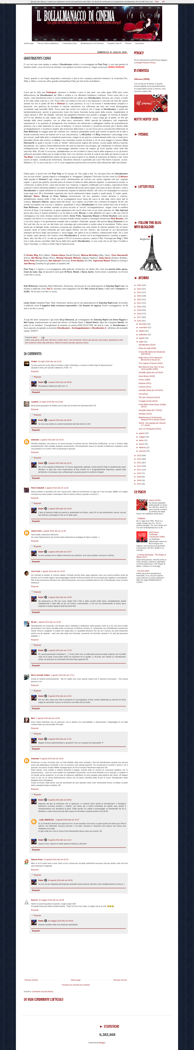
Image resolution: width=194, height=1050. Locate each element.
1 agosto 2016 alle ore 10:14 (60, 463)
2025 (139, 289)
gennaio (142, 451)
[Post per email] (42, 337)
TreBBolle (141, 518)
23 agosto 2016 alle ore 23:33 (56, 859)
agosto (142, 338)
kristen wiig (41, 343)
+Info (156, 2)
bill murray (53, 340)
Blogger (102, 1043)
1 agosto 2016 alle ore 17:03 (60, 650)
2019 (139, 310)
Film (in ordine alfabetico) (48, 43)
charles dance (63, 340)
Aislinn (34, 361)
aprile (141, 440)
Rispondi (34, 371)
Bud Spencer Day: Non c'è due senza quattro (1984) (151, 368)
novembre (143, 327)
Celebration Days (69, 43)
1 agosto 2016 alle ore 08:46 (60, 382)
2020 (139, 307)
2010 (139, 473)
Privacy (128, 43)
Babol (40, 382)
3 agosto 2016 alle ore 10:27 (67, 820)
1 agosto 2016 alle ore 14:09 (60, 597)
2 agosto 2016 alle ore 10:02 (60, 696)
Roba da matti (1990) (147, 348)
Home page (29, 43)
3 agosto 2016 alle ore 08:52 (60, 800)
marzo (142, 444)
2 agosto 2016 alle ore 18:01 (52, 759)
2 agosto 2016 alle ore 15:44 (48, 718)
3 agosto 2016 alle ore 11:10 (59, 840)
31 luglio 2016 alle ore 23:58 (51, 402)
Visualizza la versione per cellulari (76, 985)
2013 (139, 463)
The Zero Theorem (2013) (149, 397)
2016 (139, 321)
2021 (139, 303)
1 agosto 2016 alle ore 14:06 (60, 509)
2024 (139, 292)
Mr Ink (33, 622)
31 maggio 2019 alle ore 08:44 (60, 921)
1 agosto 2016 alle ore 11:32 (57, 488)
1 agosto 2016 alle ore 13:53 (53, 571)
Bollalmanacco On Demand (92, 43)
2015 (139, 456)
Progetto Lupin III (114, 43)
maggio (142, 437)
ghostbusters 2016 (116, 340)
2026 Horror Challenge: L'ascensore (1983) (157, 534)
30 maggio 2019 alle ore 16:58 (51, 900)
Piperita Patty (37, 859)
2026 (139, 285)
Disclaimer (139, 43)
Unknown (35, 440)
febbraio (142, 447)
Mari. (33, 718)
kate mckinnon (30, 343)
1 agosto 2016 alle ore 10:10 (52, 440)
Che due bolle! (143, 571)
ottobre (142, 331)
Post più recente (31, 980)
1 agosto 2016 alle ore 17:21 (62, 675)
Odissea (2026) (142, 79)
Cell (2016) (143, 394)
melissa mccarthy (61, 343)
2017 (139, 317)
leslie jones (50, 343)
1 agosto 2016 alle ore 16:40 (49, 622)
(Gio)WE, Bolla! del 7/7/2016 (150, 410)
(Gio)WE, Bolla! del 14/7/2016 (151, 390)
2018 (139, 314)
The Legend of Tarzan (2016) (151, 363)
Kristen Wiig (32, 255)
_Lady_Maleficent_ (46, 820)
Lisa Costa (35, 571)
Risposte (37, 377)
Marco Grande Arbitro (40, 675)
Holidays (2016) (145, 414)
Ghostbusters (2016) (147, 345)
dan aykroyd (93, 340)
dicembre (143, 324)
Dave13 (34, 900)
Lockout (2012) (145, 387)
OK (163, 2)
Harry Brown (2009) (147, 376)
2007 (139, 484)
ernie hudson (103, 340)
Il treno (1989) (144, 380)
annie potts (44, 340)
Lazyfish (34, 402)
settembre (143, 335)
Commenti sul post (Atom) (42, 992)
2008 (139, 480)
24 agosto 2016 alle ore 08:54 (60, 880)
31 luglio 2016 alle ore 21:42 (50, 361)
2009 (139, 477)
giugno (142, 433)
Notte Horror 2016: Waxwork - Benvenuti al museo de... (151, 359)
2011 (139, 470)
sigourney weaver (82, 343)
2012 (139, 466)
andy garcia (35, 340)
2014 (139, 459)
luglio (141, 342)
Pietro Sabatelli (37, 488)
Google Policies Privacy (146, 63)
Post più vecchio (120, 980)
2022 (139, 300)
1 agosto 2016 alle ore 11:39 (54, 531)
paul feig (72, 343)
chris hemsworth (75, 340)
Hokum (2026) (155, 500)
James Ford (36, 531)
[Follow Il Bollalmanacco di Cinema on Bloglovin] (150, 270)
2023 (139, 296)
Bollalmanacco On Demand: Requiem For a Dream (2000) (152, 418)
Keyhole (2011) (145, 383)
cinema (84, 340)
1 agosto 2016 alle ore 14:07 (60, 552)
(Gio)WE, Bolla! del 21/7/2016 (151, 372)
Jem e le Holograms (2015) (150, 429)
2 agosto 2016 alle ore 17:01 (60, 739)
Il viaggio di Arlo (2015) (148, 401)
